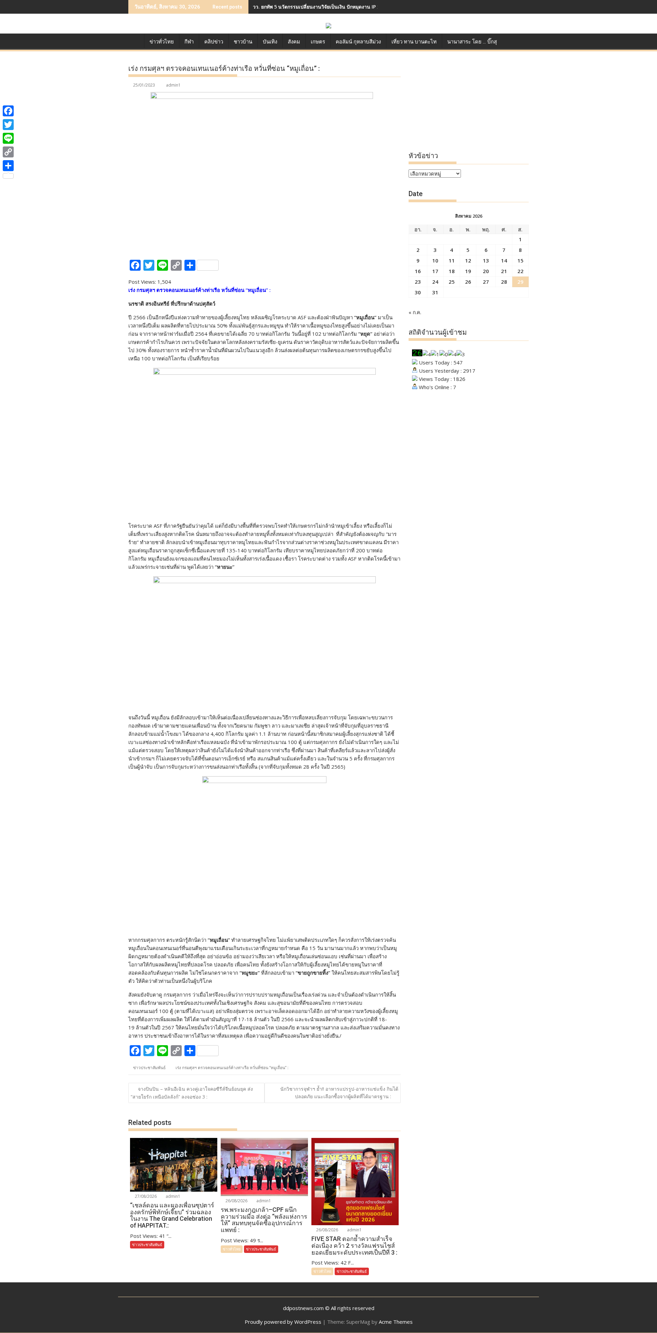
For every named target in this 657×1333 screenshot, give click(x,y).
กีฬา (189, 42)
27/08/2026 (145, 1196)
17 (435, 271)
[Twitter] (8, 124)
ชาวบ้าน (243, 42)
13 (486, 260)
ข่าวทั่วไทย (162, 42)
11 (452, 260)
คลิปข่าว (213, 42)
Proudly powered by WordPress (283, 1321)
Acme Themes (396, 1321)
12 (468, 260)
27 (486, 281)
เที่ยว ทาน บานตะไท (414, 42)
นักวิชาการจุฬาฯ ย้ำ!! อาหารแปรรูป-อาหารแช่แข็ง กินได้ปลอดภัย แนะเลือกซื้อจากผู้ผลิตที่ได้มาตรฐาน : (339, 1093)
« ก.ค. (415, 312)
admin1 (173, 85)
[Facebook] (8, 111)
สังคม (294, 42)
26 (468, 281)
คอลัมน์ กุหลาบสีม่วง (358, 42)
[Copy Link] (8, 152)
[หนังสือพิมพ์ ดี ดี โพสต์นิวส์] (135, 40)
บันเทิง (270, 42)
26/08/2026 (235, 1201)
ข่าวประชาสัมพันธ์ (149, 1068)
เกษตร (318, 42)
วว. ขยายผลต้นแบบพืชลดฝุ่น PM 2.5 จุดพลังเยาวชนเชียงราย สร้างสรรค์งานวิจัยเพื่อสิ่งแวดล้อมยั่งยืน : (359, 6)
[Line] (8, 138)
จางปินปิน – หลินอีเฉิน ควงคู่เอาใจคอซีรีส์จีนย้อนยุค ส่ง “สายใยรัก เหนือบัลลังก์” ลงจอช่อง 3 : (192, 1093)
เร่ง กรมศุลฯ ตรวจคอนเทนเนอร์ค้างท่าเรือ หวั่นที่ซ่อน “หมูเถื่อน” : (232, 1068)
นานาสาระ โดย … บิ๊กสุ (472, 42)
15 (520, 260)
